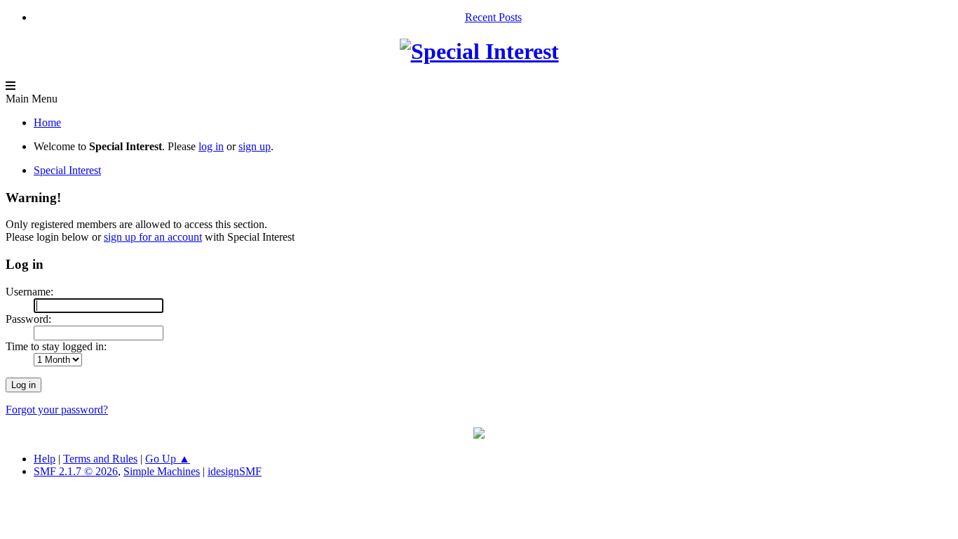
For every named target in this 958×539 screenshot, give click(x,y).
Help (44, 459)
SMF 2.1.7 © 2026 (76, 471)
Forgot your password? (57, 409)
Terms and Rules (100, 459)
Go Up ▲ (167, 459)
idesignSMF (235, 471)
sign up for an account (153, 237)
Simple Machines (161, 471)
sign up (254, 146)
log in (211, 146)
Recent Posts (493, 17)
